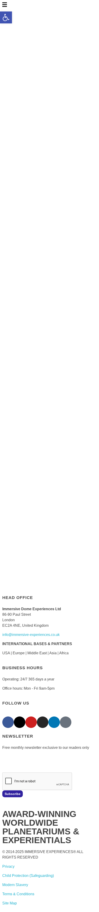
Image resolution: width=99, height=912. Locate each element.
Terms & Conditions (18, 894)
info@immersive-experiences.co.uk (31, 635)
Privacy (8, 866)
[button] (6, 17)
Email (7, 760)
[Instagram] (42, 722)
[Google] (65, 722)
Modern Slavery (15, 885)
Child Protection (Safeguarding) (28, 876)
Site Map (9, 903)
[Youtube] (31, 722)
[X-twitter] (19, 722)
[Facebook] (8, 722)
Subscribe (12, 794)
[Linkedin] (54, 722)
